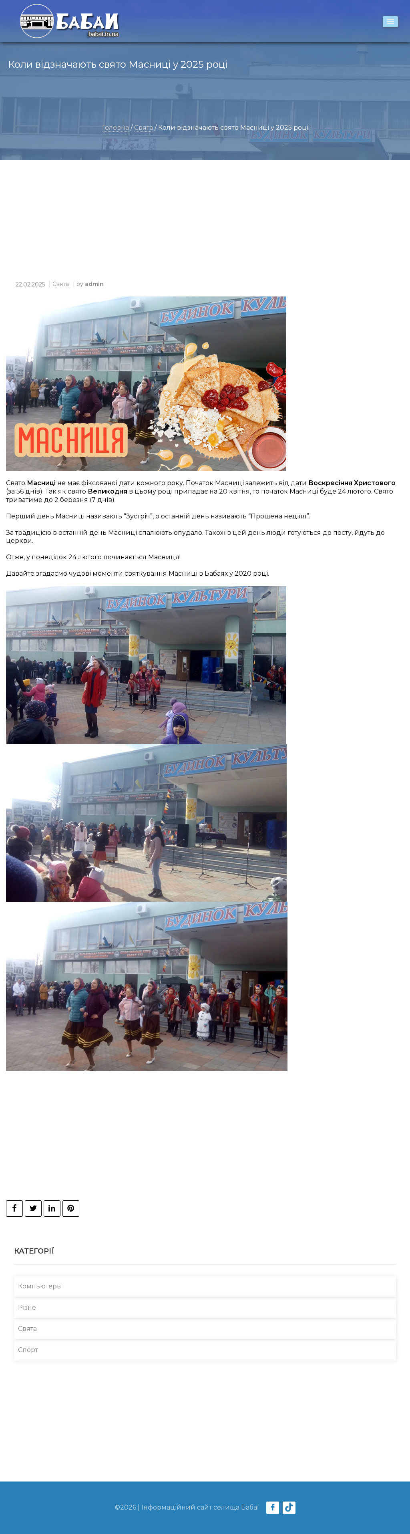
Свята (143, 127)
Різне (27, 1307)
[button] (390, 21)
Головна (115, 127)
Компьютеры (40, 1286)
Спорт (28, 1350)
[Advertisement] (201, 224)
